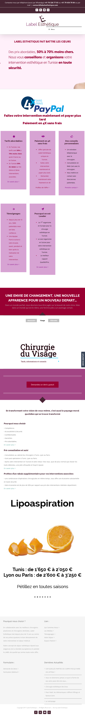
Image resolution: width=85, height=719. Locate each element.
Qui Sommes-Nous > (51, 627)
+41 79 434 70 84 (68, 2)
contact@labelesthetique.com (45, 5)
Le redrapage (50, 701)
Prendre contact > (71, 187)
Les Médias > (49, 631)
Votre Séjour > (49, 637)
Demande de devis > (10, 669)
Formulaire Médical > (11, 672)
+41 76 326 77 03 (51, 2)
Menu (53, 29)
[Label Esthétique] (42, 96)
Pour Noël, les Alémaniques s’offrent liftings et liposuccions (63, 694)
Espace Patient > (50, 641)
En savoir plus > (13, 182)
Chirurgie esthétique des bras (57, 687)
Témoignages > (49, 634)
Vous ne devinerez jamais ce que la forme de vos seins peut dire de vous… (62, 679)
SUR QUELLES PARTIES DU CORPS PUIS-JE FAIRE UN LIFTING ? (63, 670)
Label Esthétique (62, 708)
